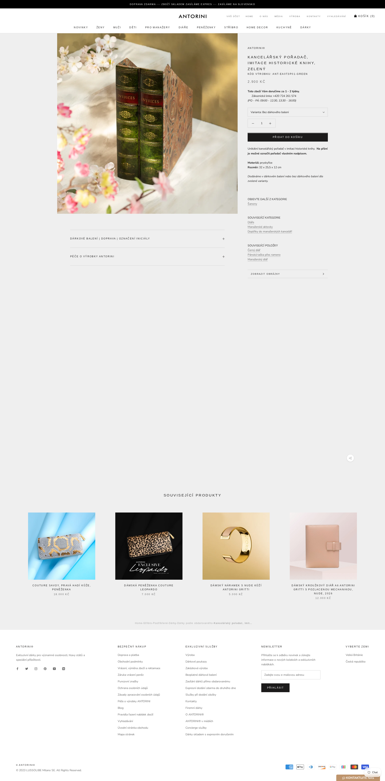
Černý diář (254, 250)
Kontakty (314, 16)
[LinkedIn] (63, 668)
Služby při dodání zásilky (200, 695)
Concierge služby (196, 728)
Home (249, 16)
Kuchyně (284, 27)
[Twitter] (26, 668)
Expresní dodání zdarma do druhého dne (210, 688)
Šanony (252, 204)
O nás (264, 16)
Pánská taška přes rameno (264, 255)
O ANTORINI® (194, 714)
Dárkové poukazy (196, 661)
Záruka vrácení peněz (131, 675)
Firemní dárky (193, 708)
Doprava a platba (128, 655)
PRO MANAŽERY (157, 27)
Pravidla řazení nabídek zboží (135, 714)
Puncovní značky (128, 681)
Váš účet (233, 16)
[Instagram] (35, 668)
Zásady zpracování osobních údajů (139, 695)
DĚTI (133, 27)
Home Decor (257, 27)
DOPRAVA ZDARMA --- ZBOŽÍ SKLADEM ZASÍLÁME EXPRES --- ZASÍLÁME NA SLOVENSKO (192, 4)
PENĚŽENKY (206, 27)
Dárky (305, 27)
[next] (372, 551)
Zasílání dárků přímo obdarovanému (207, 681)
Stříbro (231, 27)
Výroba (294, 16)
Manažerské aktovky (260, 227)
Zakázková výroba (196, 668)
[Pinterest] (45, 668)
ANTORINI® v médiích (199, 721)
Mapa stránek (126, 734)
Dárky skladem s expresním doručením (209, 734)
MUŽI (117, 27)
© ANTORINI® (25, 765)
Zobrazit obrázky (265, 274)
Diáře (183, 27)
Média (279, 16)
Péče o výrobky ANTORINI (92, 256)
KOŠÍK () (366, 16)
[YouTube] (54, 668)
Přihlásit (275, 687)
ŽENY (100, 27)
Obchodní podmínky (130, 661)
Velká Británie (354, 655)
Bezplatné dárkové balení (201, 675)
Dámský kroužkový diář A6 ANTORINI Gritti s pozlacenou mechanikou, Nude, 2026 (323, 589)
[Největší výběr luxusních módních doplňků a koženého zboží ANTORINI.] (192, 16)
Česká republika (355, 661)
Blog (121, 708)
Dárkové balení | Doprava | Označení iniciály (110, 238)
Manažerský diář (258, 259)
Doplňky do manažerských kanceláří (270, 232)
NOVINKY (81, 27)
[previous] (12, 551)
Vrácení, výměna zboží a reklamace (139, 668)
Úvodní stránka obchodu (133, 728)
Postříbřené (160, 623)
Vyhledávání (336, 16)
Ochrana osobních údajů (133, 688)
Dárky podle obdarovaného (195, 623)
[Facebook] (17, 668)
